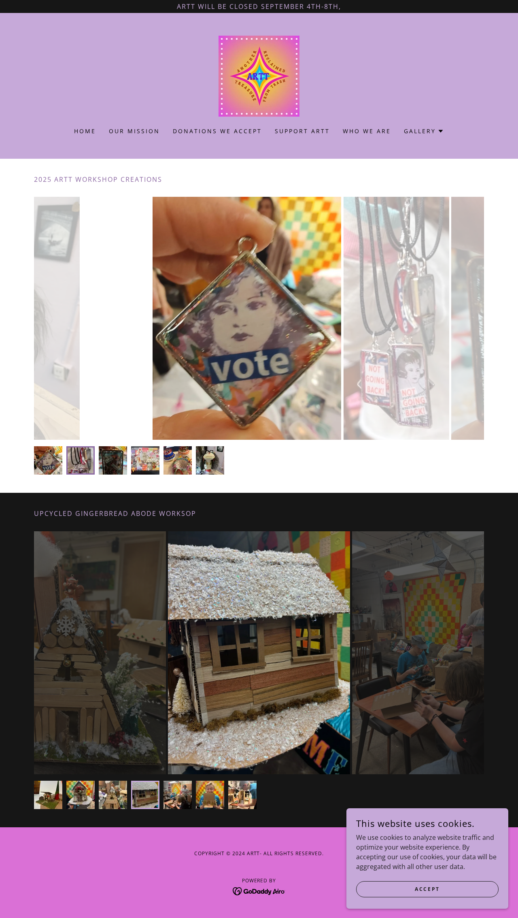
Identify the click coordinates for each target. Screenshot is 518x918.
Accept (427, 889)
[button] (424, 131)
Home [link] (85, 131)
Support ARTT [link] (302, 131)
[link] (259, 75)
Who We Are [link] (367, 131)
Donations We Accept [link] (217, 131)
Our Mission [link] (134, 131)
